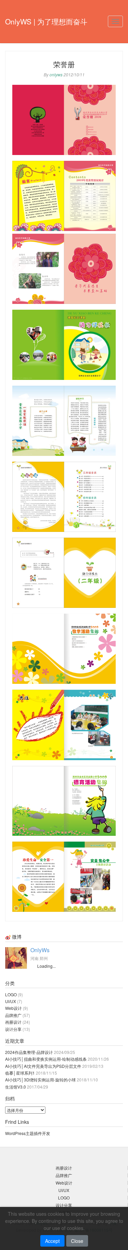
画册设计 (13, 1022)
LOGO (11, 994)
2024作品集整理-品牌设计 (29, 1052)
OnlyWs (39, 950)
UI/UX (10, 1001)
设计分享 (13, 1029)
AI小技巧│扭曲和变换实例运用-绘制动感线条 (46, 1059)
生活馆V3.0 (15, 1087)
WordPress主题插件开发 (27, 1133)
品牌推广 (13, 1015)
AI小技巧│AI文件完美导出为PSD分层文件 (43, 1066)
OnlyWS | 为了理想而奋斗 (46, 21)
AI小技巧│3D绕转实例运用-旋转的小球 (40, 1079)
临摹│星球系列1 (20, 1073)
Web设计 (13, 1008)
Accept (52, 1240)
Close (77, 1240)
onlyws (55, 74)
